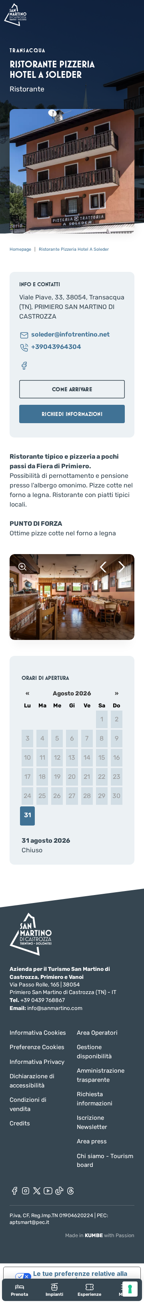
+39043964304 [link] (56, 347)
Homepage (20, 249)
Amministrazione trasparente (100, 1075)
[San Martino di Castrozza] (15, 14)
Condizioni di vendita (28, 1104)
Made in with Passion (99, 1235)
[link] (19, 1289)
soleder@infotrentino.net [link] (70, 335)
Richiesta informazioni (94, 1099)
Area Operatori (97, 1032)
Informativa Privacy (37, 1061)
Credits (20, 1123)
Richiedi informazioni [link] (72, 414)
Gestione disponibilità (94, 1052)
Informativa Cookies (38, 1032)
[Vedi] (22, 567)
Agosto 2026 (72, 693)
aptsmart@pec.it (29, 1222)
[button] (103, 567)
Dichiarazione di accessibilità (32, 1081)
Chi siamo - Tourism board (105, 1161)
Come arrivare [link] (72, 389)
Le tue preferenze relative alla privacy (80, 1276)
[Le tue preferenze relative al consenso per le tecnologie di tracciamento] (130, 1289)
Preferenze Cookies (37, 1047)
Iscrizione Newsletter (92, 1122)
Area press (92, 1141)
